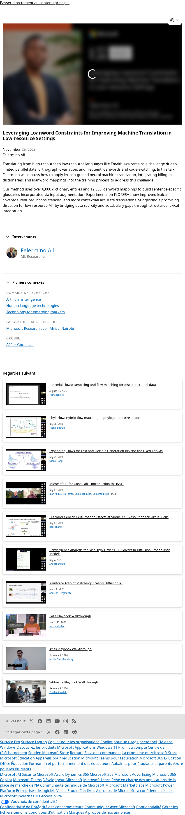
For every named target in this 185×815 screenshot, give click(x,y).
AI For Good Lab (20, 344)
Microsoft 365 (101, 774)
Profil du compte (132, 747)
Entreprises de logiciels (36, 790)
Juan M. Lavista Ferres (61, 493)
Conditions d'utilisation (48, 812)
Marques (76, 812)
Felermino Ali (37, 250)
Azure (59, 774)
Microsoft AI (10, 774)
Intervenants (24, 236)
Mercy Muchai (57, 626)
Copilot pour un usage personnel (128, 741)
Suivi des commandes (102, 752)
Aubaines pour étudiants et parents (141, 763)
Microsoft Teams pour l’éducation (110, 758)
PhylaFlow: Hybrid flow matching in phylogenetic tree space (94, 418)
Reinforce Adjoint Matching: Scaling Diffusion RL (86, 583)
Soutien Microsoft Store (48, 752)
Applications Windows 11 (96, 747)
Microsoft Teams (27, 779)
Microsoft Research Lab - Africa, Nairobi (40, 328)
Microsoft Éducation (17, 758)
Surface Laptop (34, 741)
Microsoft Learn (97, 779)
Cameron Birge (101, 493)
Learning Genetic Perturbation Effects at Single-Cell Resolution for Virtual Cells (109, 517)
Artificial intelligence (23, 299)
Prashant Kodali (58, 692)
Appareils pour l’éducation (58, 758)
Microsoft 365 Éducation (160, 758)
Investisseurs (29, 796)
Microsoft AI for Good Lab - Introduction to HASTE (86, 484)
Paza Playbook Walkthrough (70, 616)
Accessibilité (51, 796)
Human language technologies (32, 305)
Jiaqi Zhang (55, 526)
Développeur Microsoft (62, 779)
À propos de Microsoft (115, 790)
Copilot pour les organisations (73, 741)
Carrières (87, 790)
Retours (76, 752)
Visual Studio (67, 790)
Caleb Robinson (83, 493)
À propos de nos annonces (108, 812)
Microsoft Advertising (132, 774)
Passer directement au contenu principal (34, 2)
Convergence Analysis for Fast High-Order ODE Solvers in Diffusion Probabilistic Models (109, 552)
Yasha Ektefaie (57, 427)
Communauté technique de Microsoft (72, 785)
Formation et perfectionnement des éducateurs (70, 763)
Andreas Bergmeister (60, 592)
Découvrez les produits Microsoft (45, 747)
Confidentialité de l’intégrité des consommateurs (41, 806)
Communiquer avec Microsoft (109, 806)
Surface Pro (10, 741)
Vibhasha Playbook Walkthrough (73, 682)
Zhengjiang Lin (57, 563)
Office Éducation (14, 763)
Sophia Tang (55, 460)
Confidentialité (148, 806)
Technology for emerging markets (35, 311)
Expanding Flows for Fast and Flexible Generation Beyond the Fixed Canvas (106, 451)
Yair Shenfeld (56, 394)
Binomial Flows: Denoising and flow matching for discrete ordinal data (102, 385)
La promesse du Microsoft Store (149, 752)
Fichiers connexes (28, 282)
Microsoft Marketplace (124, 785)
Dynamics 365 (77, 774)
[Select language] (174, 20)
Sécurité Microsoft (37, 774)
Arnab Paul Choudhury (61, 659)
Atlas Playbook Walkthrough (70, 649)
